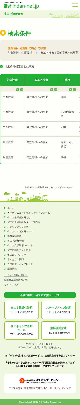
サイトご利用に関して (16, 275)
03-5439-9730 (25, 334)
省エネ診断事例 (15, 240)
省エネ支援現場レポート (20, 245)
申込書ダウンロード (17, 254)
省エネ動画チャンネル (19, 250)
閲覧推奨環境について (16, 280)
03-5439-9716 (62, 332)
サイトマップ (11, 284)
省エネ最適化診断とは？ (20, 217)
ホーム (10, 208)
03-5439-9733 (62, 312)
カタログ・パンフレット (20, 264)
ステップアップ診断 (17, 226)
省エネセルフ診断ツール (20, 231)
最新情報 (12, 268)
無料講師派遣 (14, 236)
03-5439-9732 (25, 312)
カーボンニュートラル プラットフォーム (28, 212)
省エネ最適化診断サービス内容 (23, 222)
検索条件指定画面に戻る (19, 66)
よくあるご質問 (15, 259)
